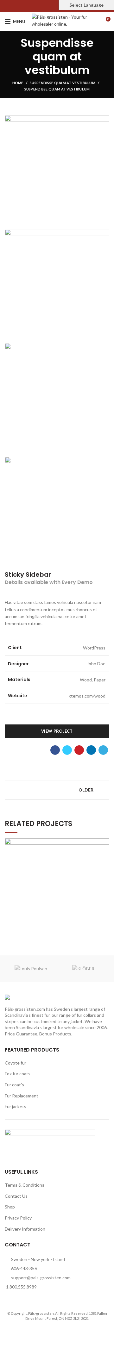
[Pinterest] (57, 6)
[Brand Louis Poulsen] (31, 969)
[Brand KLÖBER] (83, 969)
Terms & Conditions (24, 1185)
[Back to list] (57, 790)
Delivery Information (25, 1229)
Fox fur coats (17, 1073)
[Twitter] (50, 6)
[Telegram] (103, 750)
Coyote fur (15, 1062)
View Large (104, 843)
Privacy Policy (18, 1217)
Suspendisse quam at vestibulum (62, 83)
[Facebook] (42, 6)
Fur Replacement (21, 1095)
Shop (10, 1206)
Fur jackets (15, 1106)
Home (17, 83)
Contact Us (16, 1196)
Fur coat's (14, 1084)
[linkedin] (91, 750)
